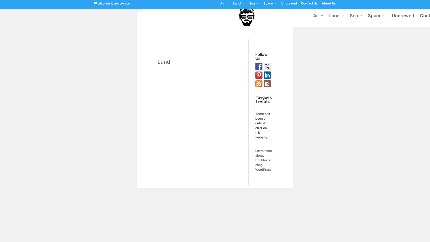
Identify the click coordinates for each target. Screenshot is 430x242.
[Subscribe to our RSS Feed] (258, 83)
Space (268, 3)
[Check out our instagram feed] (267, 83)
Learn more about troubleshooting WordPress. (264, 160)
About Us (329, 3)
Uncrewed (289, 3)
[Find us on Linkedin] (267, 75)
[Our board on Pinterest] (258, 75)
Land (237, 3)
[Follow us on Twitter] (267, 66)
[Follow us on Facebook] (258, 66)
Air (222, 3)
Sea (252, 3)
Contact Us (309, 3)
